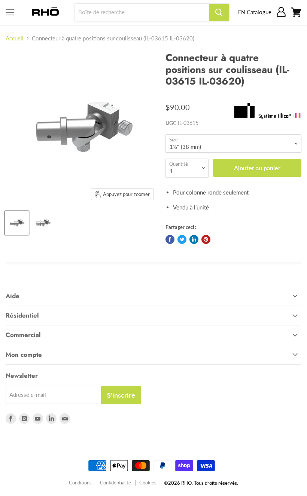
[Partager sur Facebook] (169, 239)
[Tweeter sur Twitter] (181, 239)
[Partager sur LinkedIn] (193, 239)
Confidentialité (115, 483)
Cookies (147, 483)
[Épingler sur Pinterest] (205, 239)
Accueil (15, 38)
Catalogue (259, 12)
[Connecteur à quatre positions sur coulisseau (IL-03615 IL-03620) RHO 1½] (17, 223)
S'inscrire (121, 395)
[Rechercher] (219, 12)
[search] (142, 12)
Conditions (80, 483)
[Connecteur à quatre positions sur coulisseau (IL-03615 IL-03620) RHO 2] (43, 223)
